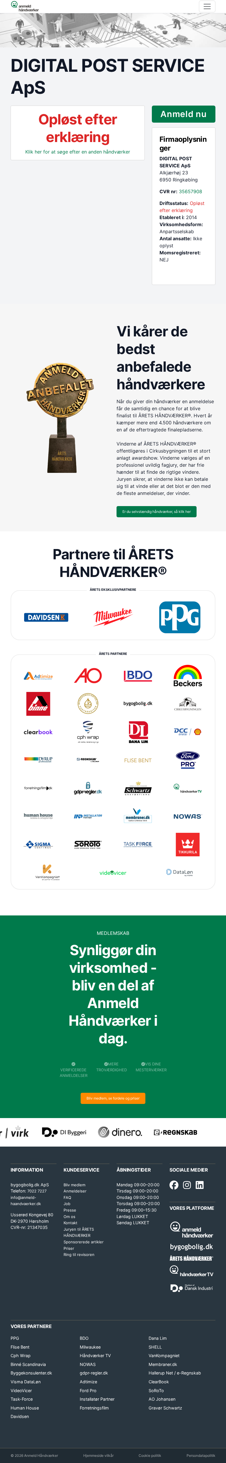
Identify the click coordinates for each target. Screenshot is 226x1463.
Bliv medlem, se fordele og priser (113, 1098)
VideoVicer (21, 1390)
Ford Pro (88, 1390)
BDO (84, 1338)
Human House (25, 1407)
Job (67, 1203)
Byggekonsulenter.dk (31, 1372)
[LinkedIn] (200, 1185)
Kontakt (70, 1222)
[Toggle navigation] (207, 6)
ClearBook (159, 1381)
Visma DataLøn (26, 1381)
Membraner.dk (163, 1364)
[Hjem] (25, 6)
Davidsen (20, 1416)
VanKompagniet (164, 1355)
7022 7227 (36, 1191)
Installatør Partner (97, 1399)
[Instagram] (187, 1185)
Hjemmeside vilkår (98, 1455)
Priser (69, 1248)
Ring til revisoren (79, 1254)
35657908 (190, 191)
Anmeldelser (75, 1191)
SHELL (155, 1346)
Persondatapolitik (201, 1455)
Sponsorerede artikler (84, 1242)
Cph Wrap (21, 1355)
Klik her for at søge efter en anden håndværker (77, 152)
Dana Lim (158, 1338)
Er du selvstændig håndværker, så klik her (156, 511)
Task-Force (22, 1399)
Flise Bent (20, 1346)
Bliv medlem (74, 1184)
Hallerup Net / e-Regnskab (175, 1372)
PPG (15, 1338)
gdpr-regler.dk (94, 1372)
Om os (69, 1216)
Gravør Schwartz (165, 1407)
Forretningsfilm (94, 1407)
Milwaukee (90, 1346)
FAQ (67, 1197)
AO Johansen (162, 1399)
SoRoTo (156, 1390)
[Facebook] (174, 1185)
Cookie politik (150, 1455)
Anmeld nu (183, 114)
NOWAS (88, 1364)
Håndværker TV (95, 1355)
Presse (70, 1210)
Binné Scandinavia (28, 1364)
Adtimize (88, 1381)
